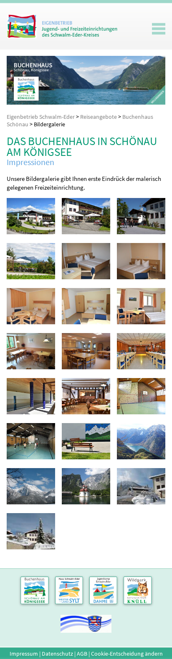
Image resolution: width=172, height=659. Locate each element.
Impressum (24, 653)
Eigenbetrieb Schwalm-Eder (41, 116)
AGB (82, 653)
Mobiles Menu (158, 28)
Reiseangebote (98, 116)
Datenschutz (57, 653)
